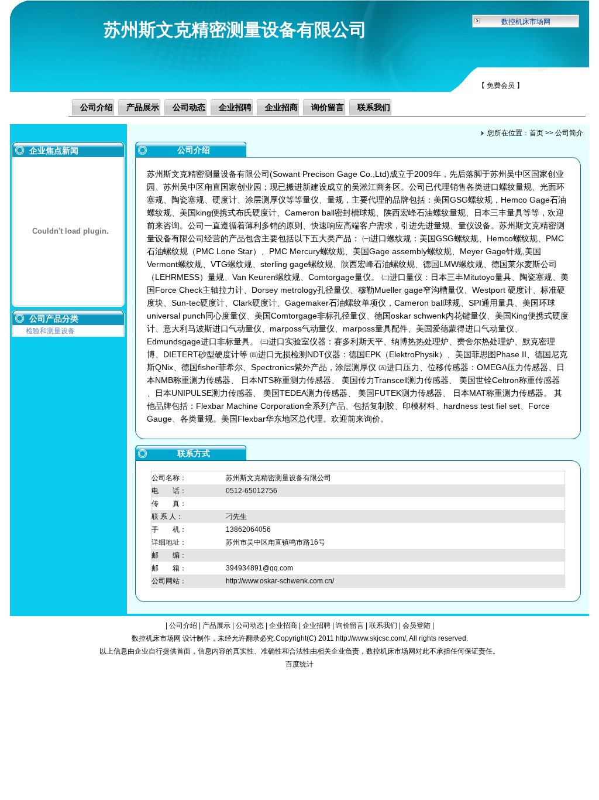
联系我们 (373, 107)
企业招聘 (235, 107)
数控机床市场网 (525, 22)
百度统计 (299, 664)
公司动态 (189, 107)
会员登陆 (416, 625)
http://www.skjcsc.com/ (371, 638)
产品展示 (142, 107)
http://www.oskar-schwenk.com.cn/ (280, 581)
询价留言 (327, 107)
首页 (536, 133)
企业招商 (281, 107)
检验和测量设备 (50, 331)
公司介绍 (96, 107)
